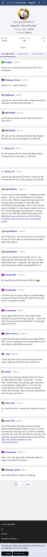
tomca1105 (10, 403)
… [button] (19, 484)
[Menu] (3, 2)
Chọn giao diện (9, 524)
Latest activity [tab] (23, 53)
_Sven (7, 354)
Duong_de (9, 148)
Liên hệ (4, 534)
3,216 (4, 40)
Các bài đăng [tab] (37, 53)
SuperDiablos (11, 189)
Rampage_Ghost (12, 80)
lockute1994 (10, 274)
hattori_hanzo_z (12, 333)
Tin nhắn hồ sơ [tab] (7, 53)
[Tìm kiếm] (44, 2)
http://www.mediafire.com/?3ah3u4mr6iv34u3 (16, 441)
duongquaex (10, 289)
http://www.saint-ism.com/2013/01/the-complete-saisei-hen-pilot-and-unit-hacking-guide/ (21, 219)
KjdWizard (9, 95)
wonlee (8, 371)
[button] (23, 529)
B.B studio (31, 25)
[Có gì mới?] (39, 2)
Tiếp (27, 484)
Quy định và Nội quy (9, 538)
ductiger (8, 62)
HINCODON (10, 112)
